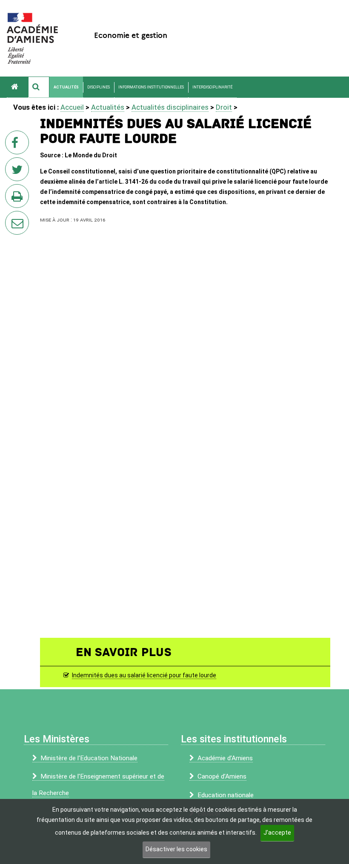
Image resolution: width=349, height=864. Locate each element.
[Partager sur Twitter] (19, 171)
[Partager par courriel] (11, 217)
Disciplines (98, 87)
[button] (38, 87)
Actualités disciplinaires (170, 107)
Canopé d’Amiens (221, 776)
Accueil (72, 107)
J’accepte (277, 832)
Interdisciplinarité (212, 87)
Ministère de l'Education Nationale (88, 758)
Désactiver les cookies (176, 849)
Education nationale (225, 795)
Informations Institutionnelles (151, 87)
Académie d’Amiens (225, 758)
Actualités (66, 87)
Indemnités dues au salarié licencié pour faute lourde (144, 675)
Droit (224, 107)
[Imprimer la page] (19, 198)
